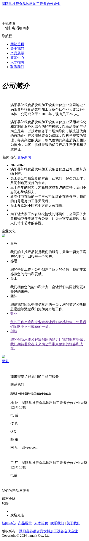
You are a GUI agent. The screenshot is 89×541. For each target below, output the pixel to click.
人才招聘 (17, 62)
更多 (5, 361)
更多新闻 (24, 157)
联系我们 (17, 67)
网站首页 (17, 44)
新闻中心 (17, 58)
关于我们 (17, 48)
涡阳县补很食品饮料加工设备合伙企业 (31, 4)
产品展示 (17, 53)
